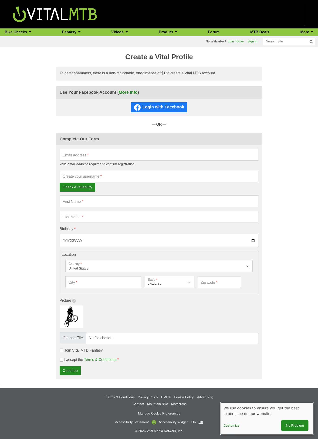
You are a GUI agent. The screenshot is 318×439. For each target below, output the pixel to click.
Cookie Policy (184, 397)
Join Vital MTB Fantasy (83, 350)
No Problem (295, 425)
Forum (214, 32)
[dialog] (266, 418)
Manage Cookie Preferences (159, 413)
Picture (65, 300)
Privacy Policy (148, 397)
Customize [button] (231, 425)
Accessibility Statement (132, 422)
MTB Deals (259, 32)
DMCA (166, 397)
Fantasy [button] (69, 32)
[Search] (311, 41)
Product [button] (166, 32)
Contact (138, 404)
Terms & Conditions (100, 360)
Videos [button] (118, 32)
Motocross (178, 404)
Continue (70, 371)
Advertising (205, 397)
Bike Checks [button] (16, 32)
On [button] (193, 422)
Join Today (236, 41)
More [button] (305, 32)
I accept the (90, 360)
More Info (128, 92)
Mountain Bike (157, 404)
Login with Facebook (163, 107)
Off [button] (201, 422)
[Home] (55, 14)
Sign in (252, 41)
